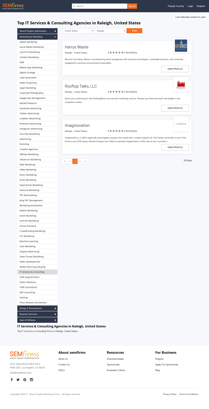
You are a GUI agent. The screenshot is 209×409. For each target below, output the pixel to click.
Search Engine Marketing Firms (44, 394)
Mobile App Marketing (31, 67)
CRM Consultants (28, 287)
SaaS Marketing (27, 246)
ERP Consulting (27, 292)
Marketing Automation (31, 205)
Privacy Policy (169, 394)
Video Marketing (28, 169)
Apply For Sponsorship (166, 364)
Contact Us (64, 364)
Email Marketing (28, 179)
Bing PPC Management (31, 200)
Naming (24, 297)
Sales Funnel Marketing (32, 256)
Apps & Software (28, 320)
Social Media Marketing (32, 46)
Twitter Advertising (29, 113)
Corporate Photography (31, 92)
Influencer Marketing (30, 159)
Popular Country (176, 6)
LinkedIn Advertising (30, 118)
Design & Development (31, 308)
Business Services (28, 314)
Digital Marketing (28, 41)
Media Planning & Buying (32, 266)
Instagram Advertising (31, 128)
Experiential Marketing (31, 185)
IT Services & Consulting (32, 271)
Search (132, 6)
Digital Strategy (27, 72)
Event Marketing (28, 215)
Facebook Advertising (30, 108)
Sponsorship (113, 364)
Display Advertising (29, 251)
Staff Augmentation (29, 277)
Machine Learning (29, 241)
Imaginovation (77, 125)
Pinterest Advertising (30, 123)
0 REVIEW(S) (130, 52)
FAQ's (61, 370)
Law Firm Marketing (30, 52)
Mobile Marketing (29, 210)
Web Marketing (27, 164)
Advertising (25, 139)
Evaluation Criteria (116, 370)
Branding (24, 144)
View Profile (175, 69)
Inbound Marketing (29, 190)
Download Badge (115, 359)
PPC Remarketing (28, 195)
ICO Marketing (27, 236)
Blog (157, 370)
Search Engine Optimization (33, 31)
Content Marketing (29, 57)
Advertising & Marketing (31, 37)
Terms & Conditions (188, 394)
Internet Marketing (29, 220)
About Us (63, 359)
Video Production (28, 82)
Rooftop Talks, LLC (81, 86)
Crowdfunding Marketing (32, 231)
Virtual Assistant (28, 225)
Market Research (28, 103)
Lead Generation (28, 77)
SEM (22, 62)
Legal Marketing (28, 87)
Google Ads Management (32, 98)
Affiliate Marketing (29, 154)
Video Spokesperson (30, 261)
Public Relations (28, 282)
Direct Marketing (28, 174)
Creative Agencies (29, 149)
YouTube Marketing (30, 133)
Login (190, 6)
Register (201, 6)
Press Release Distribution (33, 302)
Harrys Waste (76, 47)
